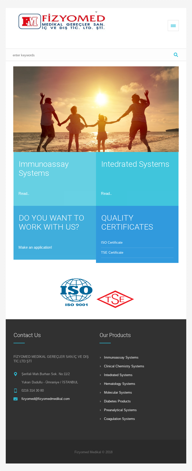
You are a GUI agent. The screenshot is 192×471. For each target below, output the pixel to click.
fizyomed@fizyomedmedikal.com (46, 399)
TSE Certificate (112, 252)
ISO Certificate (111, 242)
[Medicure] (63, 25)
